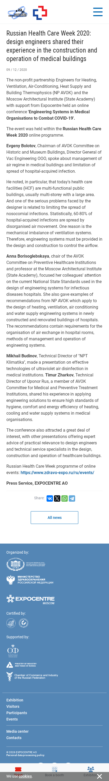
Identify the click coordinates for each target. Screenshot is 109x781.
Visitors (12, 706)
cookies (25, 776)
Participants (16, 713)
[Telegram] (72, 498)
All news (55, 517)
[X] (57, 498)
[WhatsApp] (64, 498)
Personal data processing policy (25, 755)
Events (12, 719)
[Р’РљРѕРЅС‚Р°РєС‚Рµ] (50, 498)
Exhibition (14, 700)
